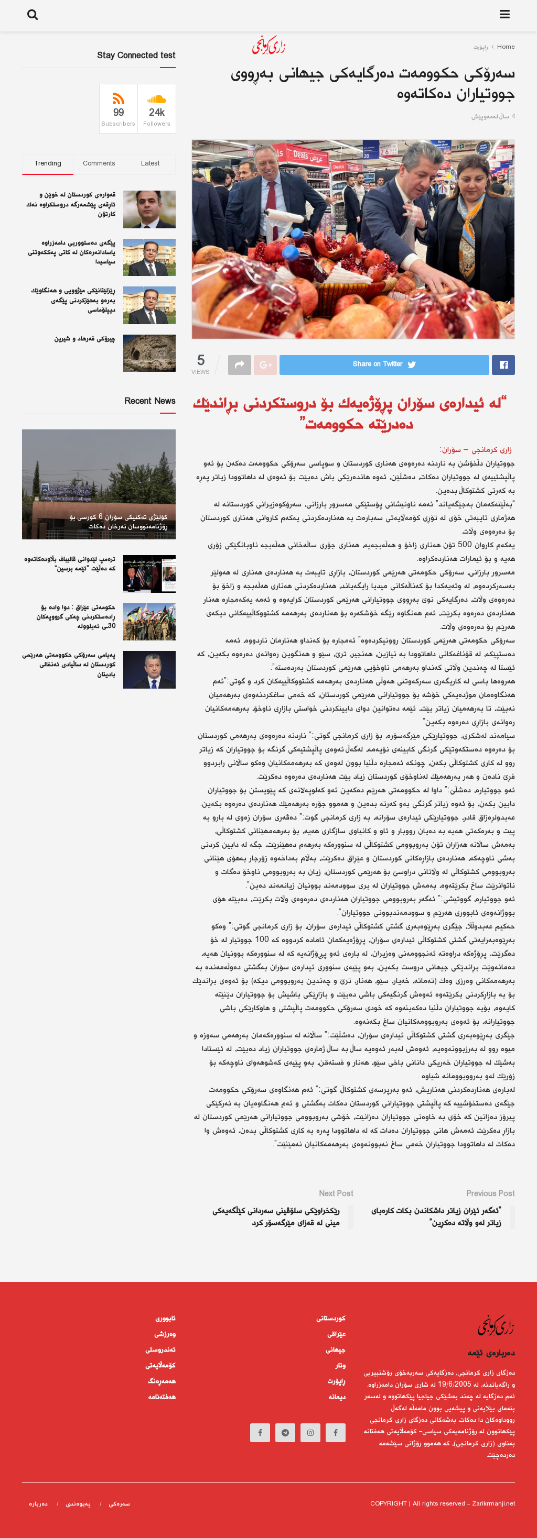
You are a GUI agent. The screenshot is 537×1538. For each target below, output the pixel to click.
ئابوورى (165, 1318)
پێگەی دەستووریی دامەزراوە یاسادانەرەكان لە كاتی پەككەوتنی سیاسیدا (71, 252)
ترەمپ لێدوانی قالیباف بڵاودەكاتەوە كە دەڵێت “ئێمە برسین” (69, 564)
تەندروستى (160, 1350)
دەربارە (38, 1504)
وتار (341, 1365)
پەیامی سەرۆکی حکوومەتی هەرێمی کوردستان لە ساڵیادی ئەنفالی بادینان (68, 664)
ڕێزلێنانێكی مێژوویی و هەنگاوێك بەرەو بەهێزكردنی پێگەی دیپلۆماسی (73, 300)
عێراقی (336, 1334)
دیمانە (337, 1397)
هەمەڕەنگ (162, 1381)
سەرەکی (119, 1504)
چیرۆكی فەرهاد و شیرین (85, 339)
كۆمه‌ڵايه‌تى (160, 1365)
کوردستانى (331, 1318)
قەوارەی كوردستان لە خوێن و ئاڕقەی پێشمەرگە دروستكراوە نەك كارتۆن (71, 204)
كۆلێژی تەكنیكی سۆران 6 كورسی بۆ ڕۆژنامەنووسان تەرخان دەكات (119, 522)
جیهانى (336, 1350)
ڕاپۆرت (337, 1381)
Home (506, 47)
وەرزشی (165, 1334)
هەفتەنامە (162, 1397)
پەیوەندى (78, 1504)
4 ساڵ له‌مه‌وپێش (493, 117)
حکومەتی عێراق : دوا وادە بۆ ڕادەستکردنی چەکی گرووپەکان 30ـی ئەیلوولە (76, 617)
